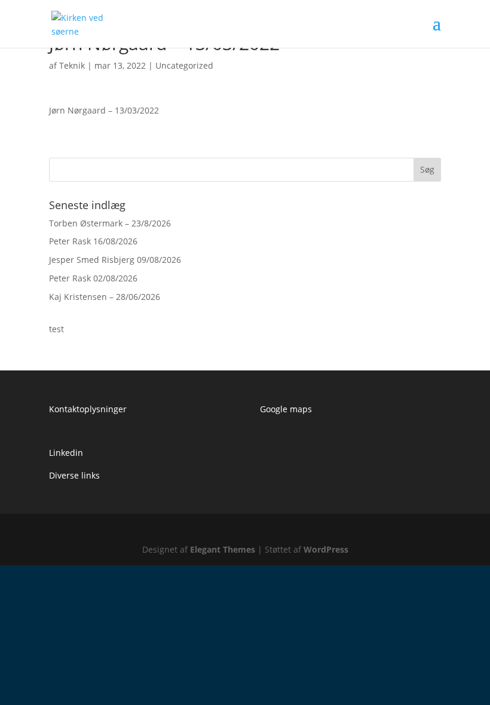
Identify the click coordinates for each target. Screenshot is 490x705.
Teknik (72, 65)
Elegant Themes (222, 549)
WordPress (326, 549)
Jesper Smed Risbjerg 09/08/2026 (115, 259)
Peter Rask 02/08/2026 (93, 278)
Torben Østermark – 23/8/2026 (110, 223)
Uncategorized (184, 65)
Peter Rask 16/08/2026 (93, 241)
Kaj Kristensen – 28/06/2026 (104, 296)
